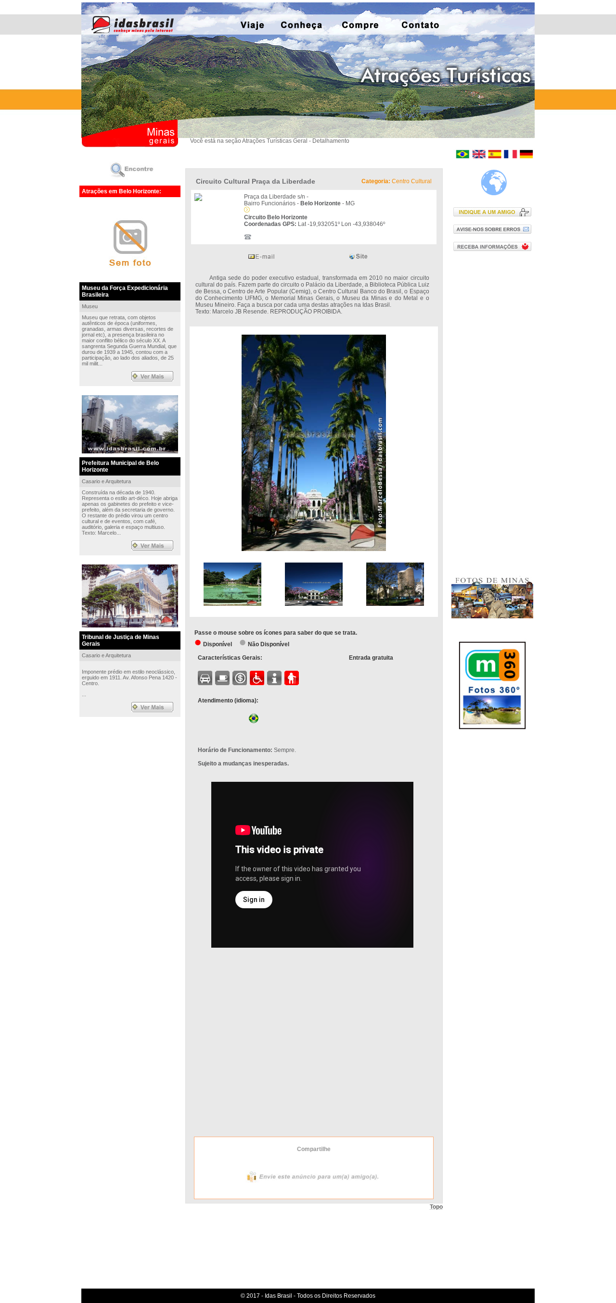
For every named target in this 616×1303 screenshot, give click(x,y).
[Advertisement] (494, 413)
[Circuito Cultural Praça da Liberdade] (314, 549)
